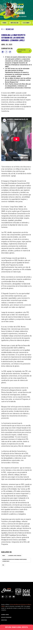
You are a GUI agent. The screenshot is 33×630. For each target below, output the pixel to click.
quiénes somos (5, 614)
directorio (4, 620)
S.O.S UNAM (26, 23)
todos (4, 23)
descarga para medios (22, 50)
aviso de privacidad (6, 617)
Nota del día (14, 23)
